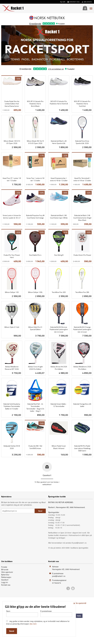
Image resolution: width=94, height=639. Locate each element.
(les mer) (33, 624)
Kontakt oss (5, 585)
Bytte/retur (5, 574)
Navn (8, 611)
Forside (4, 567)
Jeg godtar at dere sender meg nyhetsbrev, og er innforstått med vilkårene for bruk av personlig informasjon (38, 622)
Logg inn (4, 582)
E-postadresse (46, 611)
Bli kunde (4, 569)
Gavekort (4, 580)
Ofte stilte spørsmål (78, 603)
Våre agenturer (7, 572)
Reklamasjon (6, 577)
